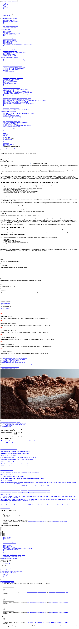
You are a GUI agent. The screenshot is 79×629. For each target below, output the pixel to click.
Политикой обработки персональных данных (36, 521)
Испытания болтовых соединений (10, 41)
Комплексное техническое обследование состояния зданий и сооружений (18, 113)
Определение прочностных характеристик (12, 116)
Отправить (5, 593)
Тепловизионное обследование (9, 23)
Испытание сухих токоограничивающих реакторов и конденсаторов (17, 104)
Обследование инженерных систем (10, 124)
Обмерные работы (7, 114)
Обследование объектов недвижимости (11, 126)
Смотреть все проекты (5, 508)
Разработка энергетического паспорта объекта (12, 66)
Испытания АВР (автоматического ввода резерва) (13, 86)
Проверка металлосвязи (8, 80)
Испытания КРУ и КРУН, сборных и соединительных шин (15, 102)
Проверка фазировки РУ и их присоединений (12, 95)
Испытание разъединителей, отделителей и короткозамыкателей (16, 101)
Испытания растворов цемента (9, 34)
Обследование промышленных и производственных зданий (15, 122)
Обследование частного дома (9, 120)
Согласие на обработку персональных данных (58, 521)
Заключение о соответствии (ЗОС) (10, 27)
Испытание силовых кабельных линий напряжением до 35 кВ (16, 94)
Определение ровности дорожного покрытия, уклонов (14, 52)
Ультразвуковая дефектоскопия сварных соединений (14, 60)
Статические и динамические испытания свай (12, 33)
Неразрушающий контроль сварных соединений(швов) (14, 59)
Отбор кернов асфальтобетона (9, 55)
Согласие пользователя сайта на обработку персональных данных (13, 570)
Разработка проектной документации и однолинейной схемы (16, 91)
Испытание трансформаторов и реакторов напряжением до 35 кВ (17, 98)
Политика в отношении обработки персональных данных (11, 568)
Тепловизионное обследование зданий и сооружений (14, 65)
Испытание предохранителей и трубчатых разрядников (14, 106)
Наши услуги (6, 143)
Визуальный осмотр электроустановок (11, 79)
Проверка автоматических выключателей (11, 88)
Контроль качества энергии (9, 90)
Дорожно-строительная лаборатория (10, 21)
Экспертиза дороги (7, 53)
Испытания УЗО (6, 82)
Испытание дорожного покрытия (10, 51)
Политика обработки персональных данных (8, 569)
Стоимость (5, 4)
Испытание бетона (7, 31)
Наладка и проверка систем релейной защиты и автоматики (15, 96)
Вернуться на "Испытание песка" (7, 148)
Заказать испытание (4, 308)
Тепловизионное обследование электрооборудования (14, 67)
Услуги (4, 3)
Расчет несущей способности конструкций (12, 117)
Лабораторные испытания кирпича (10, 35)
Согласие (20, 625)
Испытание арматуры (7, 43)
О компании (5, 7)
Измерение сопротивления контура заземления (13, 78)
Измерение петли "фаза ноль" (9, 76)
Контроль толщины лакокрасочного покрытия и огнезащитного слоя (17, 44)
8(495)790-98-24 (3, 10)
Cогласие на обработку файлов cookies (8, 572)
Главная (4, 141)
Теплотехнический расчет (8, 71)
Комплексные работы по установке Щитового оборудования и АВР (17, 92)
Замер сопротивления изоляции (9, 75)
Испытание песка (6, 32)
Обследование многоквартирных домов (11, 121)
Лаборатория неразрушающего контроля (11, 22)
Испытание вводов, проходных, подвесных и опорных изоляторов (17, 105)
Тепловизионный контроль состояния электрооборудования (15, 89)
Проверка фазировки (7, 85)
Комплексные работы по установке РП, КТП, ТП (13, 93)
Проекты (5, 5)
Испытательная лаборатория (9, 20)
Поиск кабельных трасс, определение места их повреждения (16, 109)
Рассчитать (5, 522)
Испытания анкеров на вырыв (9, 40)
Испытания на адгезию (8, 42)
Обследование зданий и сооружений (10, 26)
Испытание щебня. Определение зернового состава (14, 38)
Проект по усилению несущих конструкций (12, 118)
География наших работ (5, 303)
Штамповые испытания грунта (9, 39)
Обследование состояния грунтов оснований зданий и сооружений (17, 125)
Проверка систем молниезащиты (10, 81)
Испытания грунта (7, 36)
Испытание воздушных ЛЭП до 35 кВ (11, 108)
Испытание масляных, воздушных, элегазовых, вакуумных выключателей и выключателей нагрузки (24, 100)
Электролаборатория (7, 24)
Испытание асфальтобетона (9, 54)
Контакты (5, 8)
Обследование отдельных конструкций (11, 115)
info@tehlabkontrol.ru (7, 12)
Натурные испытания (7, 45)
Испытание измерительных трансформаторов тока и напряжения (16, 99)
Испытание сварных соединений (10, 46)
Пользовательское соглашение (6, 567)
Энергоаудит (5, 70)
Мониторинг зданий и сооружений (10, 123)
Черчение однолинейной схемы (9, 83)
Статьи (4, 6)
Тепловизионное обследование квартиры (11, 69)
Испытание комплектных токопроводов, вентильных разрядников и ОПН (18, 103)
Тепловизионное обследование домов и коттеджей (13, 68)
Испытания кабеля (7, 84)
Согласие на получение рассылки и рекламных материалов (12, 571)
